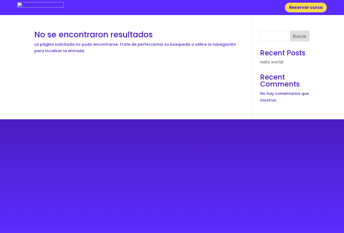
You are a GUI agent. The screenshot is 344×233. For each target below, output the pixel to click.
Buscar (300, 36)
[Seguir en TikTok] (70, 213)
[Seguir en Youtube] (59, 213)
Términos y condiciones (290, 186)
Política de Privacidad (292, 180)
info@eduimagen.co (51, 191)
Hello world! (272, 62)
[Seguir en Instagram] (49, 213)
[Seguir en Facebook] (38, 213)
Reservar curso (306, 7)
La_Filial (270, 159)
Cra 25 (45, 166)
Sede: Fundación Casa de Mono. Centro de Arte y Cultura (80, 159)
